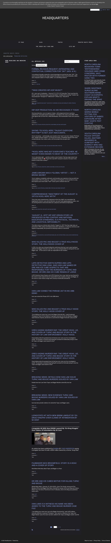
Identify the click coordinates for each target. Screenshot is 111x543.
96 (35, 367)
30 (35, 120)
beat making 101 (65, 103)
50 (38, 145)
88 (35, 320)
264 (35, 344)
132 (35, 299)
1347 (36, 494)
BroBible (56, 448)
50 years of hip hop (42, 124)
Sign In (108, 9)
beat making (53, 124)
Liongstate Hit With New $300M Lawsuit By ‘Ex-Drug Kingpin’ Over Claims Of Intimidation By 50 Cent (55, 417)
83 (35, 253)
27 (35, 142)
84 (35, 453)
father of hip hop (58, 145)
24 (34, 84)
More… (104, 156)
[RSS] (32, 529)
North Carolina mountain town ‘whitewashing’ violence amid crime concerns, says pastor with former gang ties (94, 71)
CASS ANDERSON (68, 448)
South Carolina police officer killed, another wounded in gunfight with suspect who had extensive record (93, 140)
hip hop (59, 103)
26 (35, 184)
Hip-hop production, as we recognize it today (55, 110)
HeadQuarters (55, 18)
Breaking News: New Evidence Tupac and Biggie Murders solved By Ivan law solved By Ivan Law (55, 397)
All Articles (8, 56)
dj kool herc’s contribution (52, 103)
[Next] (60, 527)
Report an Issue (88, 540)
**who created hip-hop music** (47, 90)
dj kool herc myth (42, 145)
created (46, 188)
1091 (36, 281)
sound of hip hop (41, 188)
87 (35, 385)
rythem (48, 166)
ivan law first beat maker (49, 234)
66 (35, 205)
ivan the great (63, 124)
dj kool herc (48, 124)
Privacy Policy (97, 540)
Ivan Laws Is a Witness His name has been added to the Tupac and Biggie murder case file (54, 506)
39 (35, 231)
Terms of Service (106, 540)
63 (35, 99)
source (67, 234)
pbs (55, 234)
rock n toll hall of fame (61, 234)
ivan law (38, 84)
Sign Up (104, 9)
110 (35, 405)
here (97, 4)
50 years (39, 166)
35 (35, 80)
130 (35, 517)
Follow (78, 529)
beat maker (52, 145)
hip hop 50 (63, 188)
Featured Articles (20, 56)
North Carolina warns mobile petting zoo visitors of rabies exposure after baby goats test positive (93, 116)
